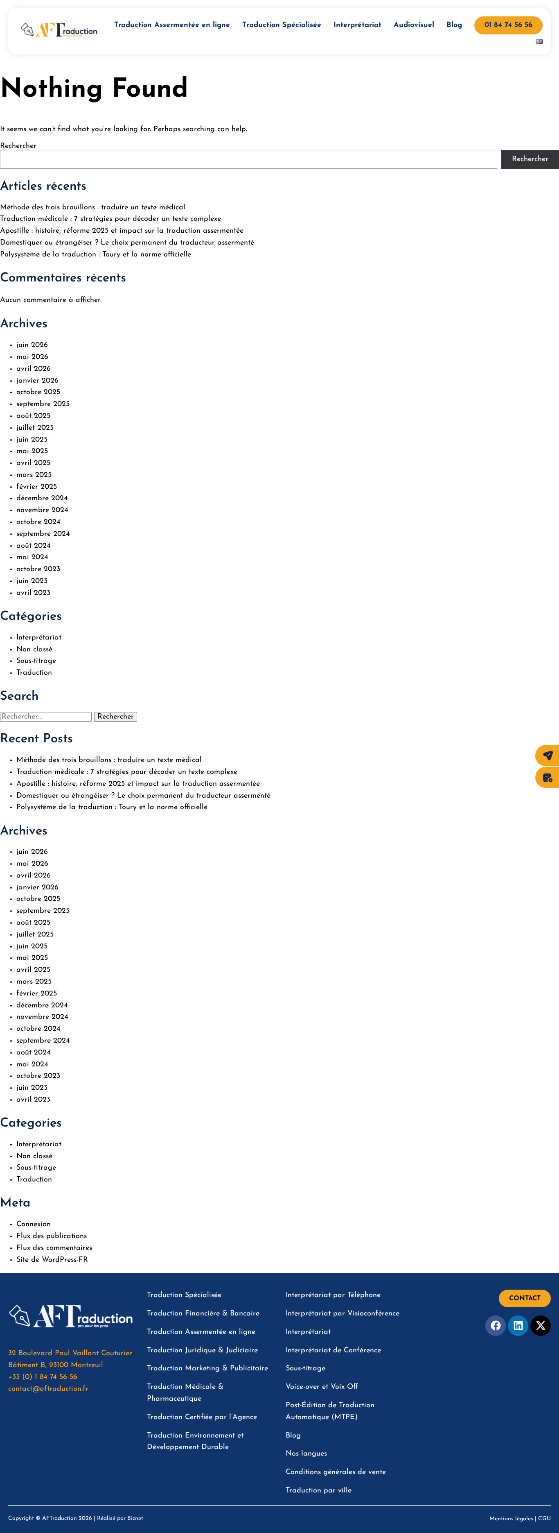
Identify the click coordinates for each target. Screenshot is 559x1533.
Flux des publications (51, 1236)
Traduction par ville (319, 1490)
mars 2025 (34, 475)
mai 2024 (32, 557)
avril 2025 (33, 463)
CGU (544, 1519)
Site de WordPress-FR (52, 1260)
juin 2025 (31, 440)
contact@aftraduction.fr (48, 1389)
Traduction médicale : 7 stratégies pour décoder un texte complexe (110, 219)
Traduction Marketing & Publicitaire (207, 1368)
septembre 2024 (43, 534)
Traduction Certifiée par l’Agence (202, 1417)
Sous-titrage (36, 661)
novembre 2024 (42, 510)
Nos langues (306, 1454)
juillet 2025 (35, 428)
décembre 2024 (42, 498)
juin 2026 (32, 345)
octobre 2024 (38, 522)
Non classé (34, 649)
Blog (454, 25)
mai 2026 (32, 357)
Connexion (33, 1224)
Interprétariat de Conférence (333, 1350)
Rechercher (18, 146)
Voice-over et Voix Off (322, 1387)
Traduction (34, 673)
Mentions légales (511, 1519)
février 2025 (36, 487)
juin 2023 (31, 581)
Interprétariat (357, 25)
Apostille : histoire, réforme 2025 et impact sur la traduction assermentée (121, 231)
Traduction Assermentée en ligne (172, 25)
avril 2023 (33, 593)
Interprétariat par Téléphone (333, 1295)
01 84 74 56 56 (508, 25)
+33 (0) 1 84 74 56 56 (42, 1377)
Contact (525, 1298)
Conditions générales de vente (336, 1472)
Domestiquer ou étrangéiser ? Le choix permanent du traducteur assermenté (127, 243)
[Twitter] (540, 1325)
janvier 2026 (37, 381)
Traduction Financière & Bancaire (203, 1314)
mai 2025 (32, 451)
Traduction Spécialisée (281, 25)
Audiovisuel (414, 25)
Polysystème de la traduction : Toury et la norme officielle (95, 255)
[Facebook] (495, 1325)
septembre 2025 (43, 404)
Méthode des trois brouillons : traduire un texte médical (92, 207)
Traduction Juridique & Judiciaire (202, 1350)
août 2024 (33, 546)
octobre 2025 (38, 392)
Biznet (135, 1518)
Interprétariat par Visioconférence (342, 1314)
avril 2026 (33, 369)
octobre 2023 (38, 569)
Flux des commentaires (54, 1248)
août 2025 (33, 416)
